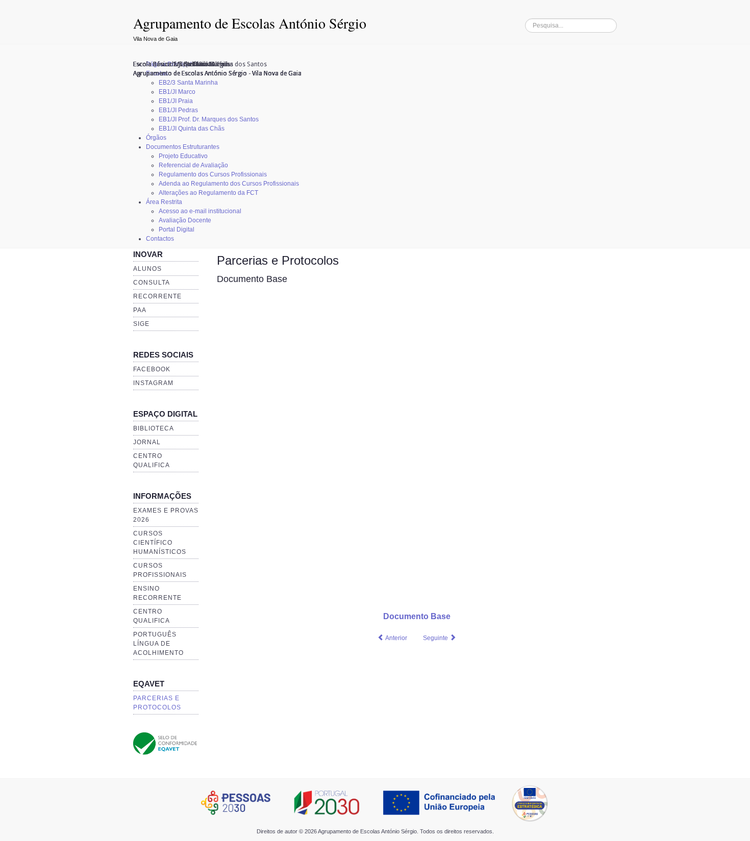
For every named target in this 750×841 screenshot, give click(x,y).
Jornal (147, 442)
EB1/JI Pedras (178, 110)
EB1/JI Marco (177, 91)
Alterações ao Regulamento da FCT (208, 192)
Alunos (147, 268)
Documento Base (252, 279)
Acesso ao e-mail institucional (200, 211)
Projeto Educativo (183, 156)
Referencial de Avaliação (193, 165)
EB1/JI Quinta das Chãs (191, 128)
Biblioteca (153, 428)
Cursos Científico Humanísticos (159, 542)
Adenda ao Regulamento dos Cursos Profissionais (229, 183)
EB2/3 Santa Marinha (188, 82)
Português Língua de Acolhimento (158, 643)
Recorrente (157, 296)
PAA (139, 310)
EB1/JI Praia (176, 101)
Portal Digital (176, 229)
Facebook (151, 369)
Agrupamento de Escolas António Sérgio (249, 23)
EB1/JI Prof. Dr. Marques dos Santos (209, 119)
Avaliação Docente (185, 220)
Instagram (153, 383)
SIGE (141, 323)
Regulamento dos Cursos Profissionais (213, 174)
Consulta (151, 282)
